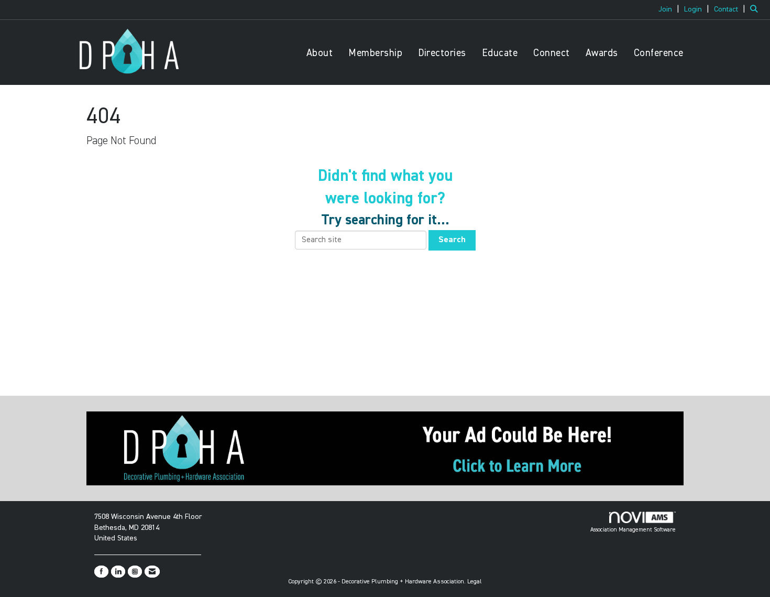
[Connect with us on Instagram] (135, 572)
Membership (375, 53)
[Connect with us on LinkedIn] (118, 572)
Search (452, 240)
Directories (442, 53)
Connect (551, 53)
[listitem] (670, 9)
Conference (659, 53)
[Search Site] (756, 9)
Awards (602, 53)
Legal (474, 582)
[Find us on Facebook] (101, 572)
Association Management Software (633, 530)
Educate (500, 53)
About (319, 53)
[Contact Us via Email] (152, 572)
